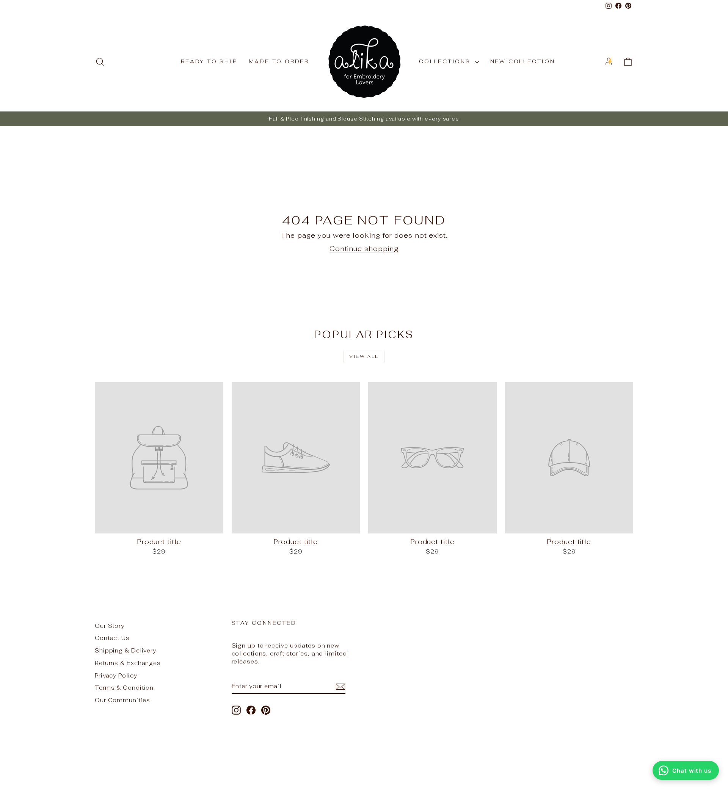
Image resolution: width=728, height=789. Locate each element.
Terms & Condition (124, 687)
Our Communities (122, 700)
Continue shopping (364, 248)
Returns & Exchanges (128, 663)
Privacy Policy (116, 675)
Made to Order (279, 61)
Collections (446, 61)
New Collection (522, 61)
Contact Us (112, 638)
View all (363, 356)
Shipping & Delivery (125, 650)
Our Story (109, 625)
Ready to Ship (209, 61)
